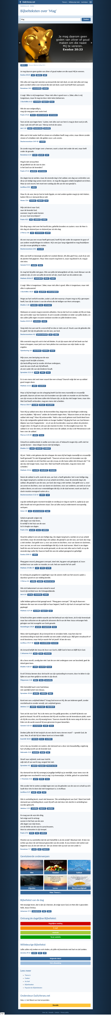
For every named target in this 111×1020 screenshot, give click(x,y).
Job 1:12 (23, 128)
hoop (40, 305)
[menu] (90, 3)
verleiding (34, 808)
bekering (35, 739)
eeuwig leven (37, 726)
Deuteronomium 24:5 (28, 249)
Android (55, 933)
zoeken (44, 219)
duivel (30, 128)
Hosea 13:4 (24, 200)
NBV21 (23, 65)
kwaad (49, 667)
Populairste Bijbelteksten (33, 988)
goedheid (33, 171)
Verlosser (33, 200)
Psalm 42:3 (24, 219)
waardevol (42, 386)
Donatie (55, 1005)
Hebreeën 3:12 (25, 752)
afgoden (39, 75)
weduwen (37, 321)
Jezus (35, 653)
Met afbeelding (55, 963)
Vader (42, 372)
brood (41, 435)
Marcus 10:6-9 (25, 405)
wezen (44, 321)
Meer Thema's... (55, 892)
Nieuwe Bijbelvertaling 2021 (37, 65)
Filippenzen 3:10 (26, 680)
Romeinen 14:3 (25, 88)
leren (48, 372)
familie (48, 568)
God (46, 200)
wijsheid (33, 707)
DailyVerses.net (24, 6)
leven (52, 102)
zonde (35, 155)
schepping (53, 470)
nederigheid (38, 278)
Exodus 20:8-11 (25, 555)
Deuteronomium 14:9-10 (29, 141)
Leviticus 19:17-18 (26, 643)
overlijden (49, 739)
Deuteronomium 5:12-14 (29, 495)
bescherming (38, 128)
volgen (56, 334)
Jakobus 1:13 (25, 808)
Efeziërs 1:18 (24, 305)
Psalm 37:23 (24, 115)
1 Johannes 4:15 (26, 653)
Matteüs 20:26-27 (26, 278)
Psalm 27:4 (24, 833)
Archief (27, 981)
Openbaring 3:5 (26, 351)
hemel (52, 350)
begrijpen (34, 305)
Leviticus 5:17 (25, 792)
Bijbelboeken (29, 985)
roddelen (43, 693)
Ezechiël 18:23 (25, 739)
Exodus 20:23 (25, 75)
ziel (31, 219)
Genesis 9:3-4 (25, 265)
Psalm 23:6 (24, 530)
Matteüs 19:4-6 (25, 470)
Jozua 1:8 (23, 511)
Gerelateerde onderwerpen (35, 856)
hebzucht (39, 448)
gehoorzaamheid (42, 115)
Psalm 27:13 (24, 171)
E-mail (55, 928)
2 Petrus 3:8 (24, 233)
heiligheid (47, 448)
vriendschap (38, 594)
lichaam (42, 405)
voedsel (45, 88)
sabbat (34, 187)
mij (25, 1000)
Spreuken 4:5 (25, 766)
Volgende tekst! (55, 959)
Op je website (56, 937)
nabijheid (37, 219)
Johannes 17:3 (25, 911)
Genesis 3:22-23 (26, 726)
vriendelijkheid (45, 643)
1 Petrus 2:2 (24, 581)
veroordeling (37, 88)
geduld (48, 233)
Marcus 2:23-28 (26, 435)
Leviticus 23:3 (25, 187)
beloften (45, 350)
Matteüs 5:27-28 (26, 611)
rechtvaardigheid (53, 292)
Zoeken (32, 6)
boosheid (54, 643)
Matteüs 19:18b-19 (27, 568)
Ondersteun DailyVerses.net (35, 996)
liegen (50, 693)
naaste (53, 278)
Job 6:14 (23, 594)
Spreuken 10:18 (26, 693)
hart (50, 611)
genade (41, 155)
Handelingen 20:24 (27, 627)
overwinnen (37, 350)
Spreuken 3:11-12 (26, 372)
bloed (40, 265)
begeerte (45, 102)
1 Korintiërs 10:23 (26, 292)
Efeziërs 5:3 (24, 448)
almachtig (47, 128)
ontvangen (48, 305)
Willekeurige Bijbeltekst (33, 945)
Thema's (64, 2)
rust (48, 495)
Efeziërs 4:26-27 (26, 667)
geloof (36, 779)
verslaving (37, 102)
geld (45, 75)
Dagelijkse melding (55, 924)
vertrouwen (53, 115)
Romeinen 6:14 (25, 155)
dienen (33, 115)
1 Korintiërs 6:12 (26, 102)
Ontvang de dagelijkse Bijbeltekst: (38, 918)
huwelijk (40, 249)
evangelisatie (46, 627)
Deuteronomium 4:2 (27, 334)
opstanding (48, 680)
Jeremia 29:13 (25, 953)
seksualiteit (50, 405)
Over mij (44, 1012)
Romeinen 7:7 (25, 849)
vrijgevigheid (50, 707)
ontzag (30, 594)
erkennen (48, 653)
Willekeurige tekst (74, 2)
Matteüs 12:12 (25, 386)
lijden (35, 680)
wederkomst (39, 233)
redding (33, 581)
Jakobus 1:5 (24, 707)
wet (33, 75)
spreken (36, 693)
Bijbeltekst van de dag (32, 900)
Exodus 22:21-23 (26, 321)
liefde (36, 372)
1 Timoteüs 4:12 (26, 779)
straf (44, 792)
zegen (47, 511)
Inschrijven (84, 2)
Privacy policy (65, 1012)
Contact (57, 1012)
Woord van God (49, 581)
